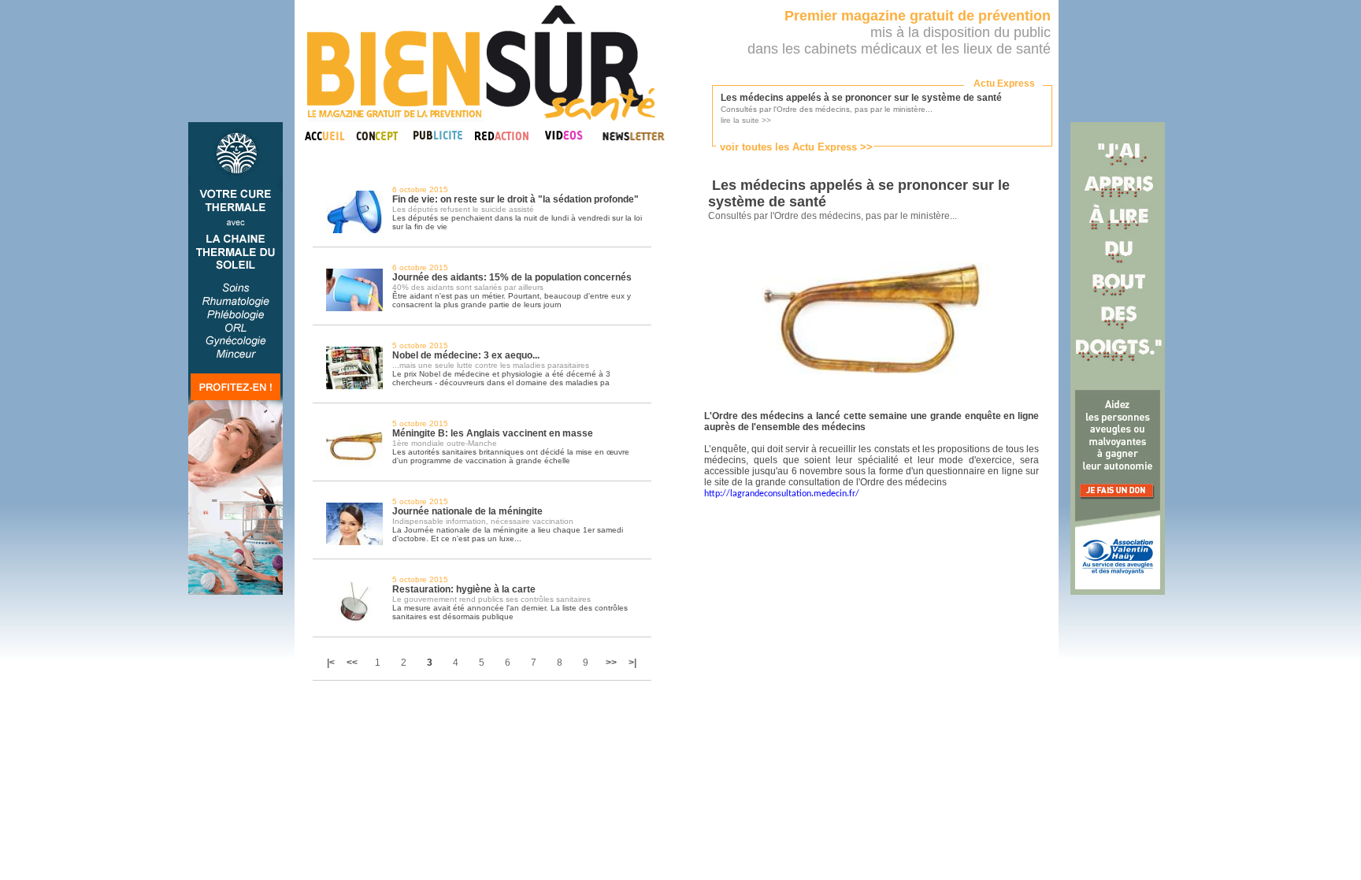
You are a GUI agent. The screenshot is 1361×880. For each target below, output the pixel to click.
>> (611, 662)
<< (352, 662)
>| (632, 662)
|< (332, 662)
